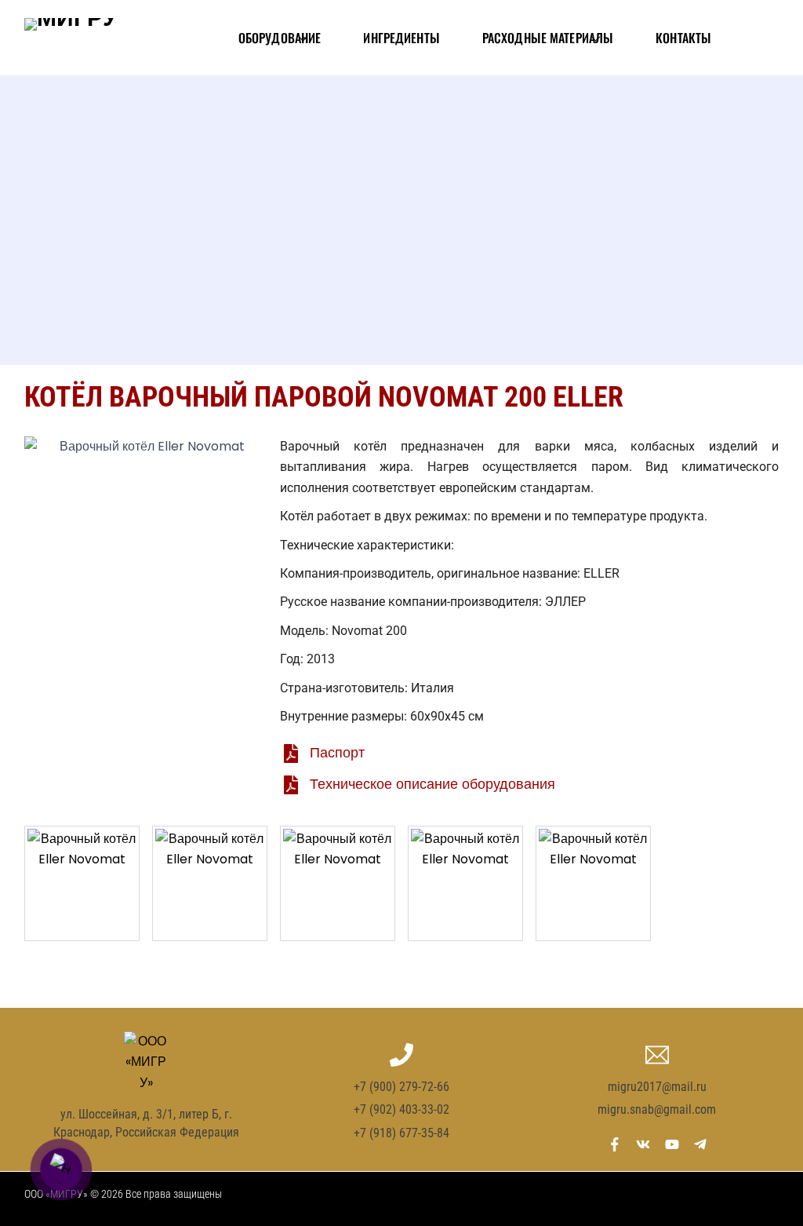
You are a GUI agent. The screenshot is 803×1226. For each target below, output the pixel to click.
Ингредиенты (401, 37)
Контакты (683, 37)
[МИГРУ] (71, 37)
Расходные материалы (547, 37)
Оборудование (280, 37)
